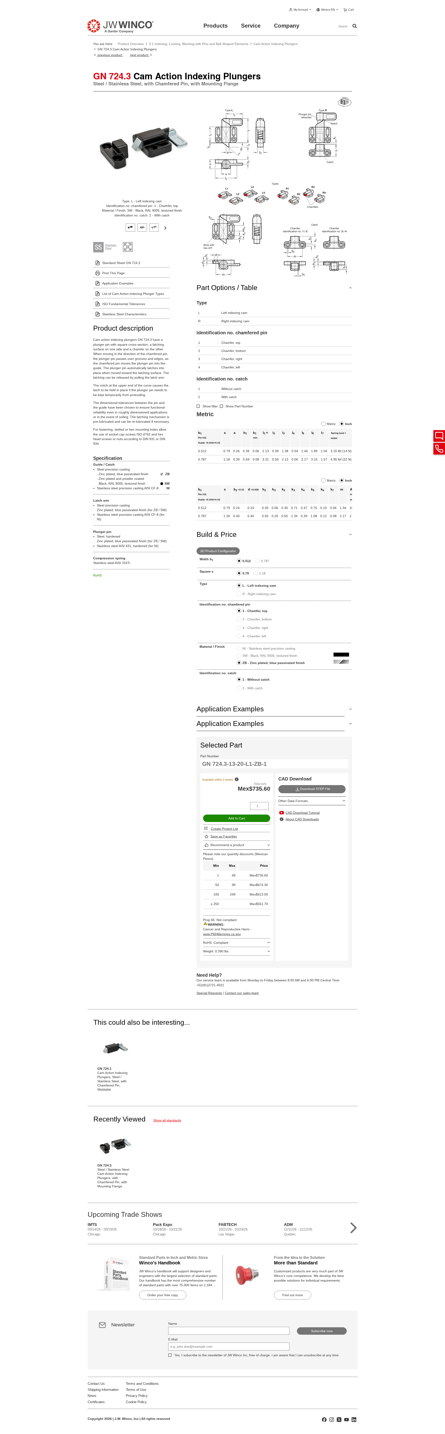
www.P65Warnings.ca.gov (222, 934)
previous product (110, 55)
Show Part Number (239, 406)
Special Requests (209, 993)
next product (139, 55)
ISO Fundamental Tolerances (123, 304)
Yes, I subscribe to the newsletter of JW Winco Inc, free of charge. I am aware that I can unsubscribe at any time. (257, 1355)
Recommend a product (227, 845)
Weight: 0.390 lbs (216, 951)
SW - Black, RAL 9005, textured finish (269, 655)
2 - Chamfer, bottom (257, 619)
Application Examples (118, 283)
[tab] (130, 227)
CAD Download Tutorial (303, 813)
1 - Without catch (256, 679)
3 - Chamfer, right (255, 628)
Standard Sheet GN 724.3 (121, 263)
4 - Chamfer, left (254, 636)
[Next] (165, 227)
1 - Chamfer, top (254, 611)
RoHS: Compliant (215, 942)
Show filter (210, 406)
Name (172, 1323)
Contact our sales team (242, 993)
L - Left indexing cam (259, 585)
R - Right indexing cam (259, 594)
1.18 (262, 573)
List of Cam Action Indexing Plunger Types (133, 294)
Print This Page (113, 273)
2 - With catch (252, 688)
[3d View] (344, 102)
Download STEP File (315, 789)
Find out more (292, 1295)
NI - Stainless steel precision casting (268, 648)
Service (251, 26)
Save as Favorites (223, 836)
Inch (348, 424)
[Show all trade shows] (354, 1226)
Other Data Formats (293, 801)
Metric (331, 424)
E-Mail (173, 1339)
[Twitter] (339, 1419)
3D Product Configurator (218, 551)
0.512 (246, 561)
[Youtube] (346, 1419)
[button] (300, 10)
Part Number (209, 756)
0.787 (265, 561)
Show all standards (167, 1120)
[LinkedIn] (354, 1419)
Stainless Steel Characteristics (124, 314)
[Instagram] (332, 1419)
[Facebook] (324, 1419)
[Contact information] (439, 448)
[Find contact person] (439, 436)
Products (215, 26)
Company (286, 26)
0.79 (245, 573)
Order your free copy (162, 1295)
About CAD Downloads (302, 819)
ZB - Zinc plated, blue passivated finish (273, 663)
